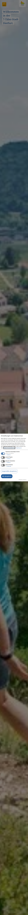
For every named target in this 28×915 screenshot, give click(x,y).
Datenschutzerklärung (9, 448)
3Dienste (8, 466)
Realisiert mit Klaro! (22, 479)
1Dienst (8, 454)
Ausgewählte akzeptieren (9, 471)
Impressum (19, 448)
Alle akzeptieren (6, 476)
